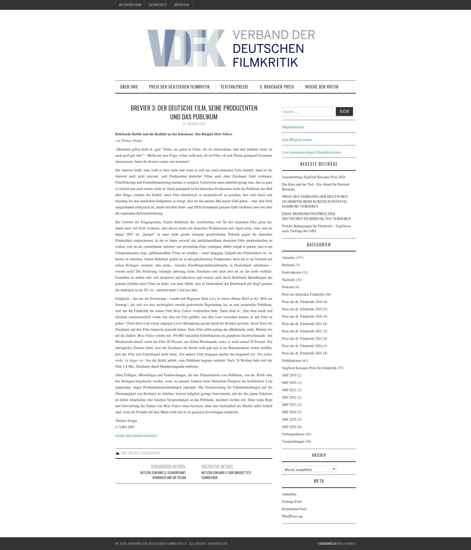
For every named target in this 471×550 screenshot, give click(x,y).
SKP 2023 (289, 404)
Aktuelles (288, 257)
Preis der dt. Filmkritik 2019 (302, 309)
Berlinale (288, 264)
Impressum (181, 4)
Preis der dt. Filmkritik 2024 (302, 345)
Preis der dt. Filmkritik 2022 (302, 331)
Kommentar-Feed (294, 508)
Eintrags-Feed (291, 501)
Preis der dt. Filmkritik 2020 (302, 316)
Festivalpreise (235, 87)
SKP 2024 (289, 412)
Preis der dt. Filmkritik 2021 (302, 323)
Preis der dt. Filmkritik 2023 (302, 338)
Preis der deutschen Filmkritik (179, 87)
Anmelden (289, 494)
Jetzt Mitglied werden (297, 139)
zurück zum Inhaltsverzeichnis (136, 435)
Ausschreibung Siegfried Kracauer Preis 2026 (313, 177)
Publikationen (151, 453)
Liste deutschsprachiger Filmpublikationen (311, 152)
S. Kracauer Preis (277, 87)
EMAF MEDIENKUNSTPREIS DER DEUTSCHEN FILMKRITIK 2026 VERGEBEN (316, 216)
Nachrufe (288, 279)
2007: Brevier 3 (131, 453)
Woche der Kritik (322, 87)
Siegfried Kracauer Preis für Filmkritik (309, 367)
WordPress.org (292, 516)
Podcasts (288, 287)
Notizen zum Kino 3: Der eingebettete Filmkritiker (226, 475)
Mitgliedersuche (293, 127)
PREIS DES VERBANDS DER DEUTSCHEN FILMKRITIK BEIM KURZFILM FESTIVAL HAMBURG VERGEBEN (315, 201)
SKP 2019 (289, 375)
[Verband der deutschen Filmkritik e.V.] (235, 47)
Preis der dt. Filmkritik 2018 (302, 301)
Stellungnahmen (293, 434)
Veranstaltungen (293, 441)
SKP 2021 (289, 390)
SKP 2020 (289, 382)
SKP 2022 (289, 397)
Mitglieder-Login (130, 4)
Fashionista (327, 543)
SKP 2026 (289, 426)
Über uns (129, 87)
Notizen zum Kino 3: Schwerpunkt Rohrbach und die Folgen (163, 475)
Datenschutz (158, 4)
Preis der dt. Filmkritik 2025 (302, 353)
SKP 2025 (289, 419)
